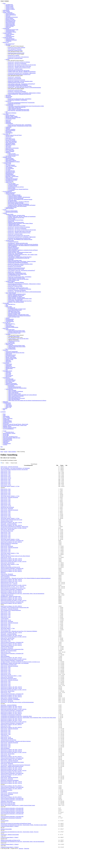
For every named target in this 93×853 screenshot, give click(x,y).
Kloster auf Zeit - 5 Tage (6, 472)
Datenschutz (26, 848)
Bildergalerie (5, 442)
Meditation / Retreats (7, 426)
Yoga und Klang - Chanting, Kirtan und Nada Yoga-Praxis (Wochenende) (15, 764)
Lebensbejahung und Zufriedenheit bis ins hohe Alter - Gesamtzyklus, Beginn (16, 716)
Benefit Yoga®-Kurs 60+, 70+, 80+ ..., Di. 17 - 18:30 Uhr (12, 586)
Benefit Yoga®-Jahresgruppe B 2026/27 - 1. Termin (11, 675)
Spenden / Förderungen (7, 418)
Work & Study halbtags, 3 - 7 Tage (8, 628)
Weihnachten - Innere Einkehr (7, 801)
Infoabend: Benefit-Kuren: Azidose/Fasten (9, 543)
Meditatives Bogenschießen (6, 829)
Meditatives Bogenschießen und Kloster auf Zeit (10, 567)
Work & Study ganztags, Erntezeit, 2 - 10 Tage (10, 539)
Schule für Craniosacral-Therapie (9, 427)
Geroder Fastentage (4, 618)
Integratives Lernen (9, 5)
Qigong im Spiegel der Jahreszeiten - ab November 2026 (12, 758)
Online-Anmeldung (12, 451)
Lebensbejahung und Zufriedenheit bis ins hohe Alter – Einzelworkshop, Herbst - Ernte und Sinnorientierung (22, 593)
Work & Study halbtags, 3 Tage (7, 639)
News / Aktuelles (6, 417)
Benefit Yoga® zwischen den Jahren (8, 802)
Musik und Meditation (5, 576)
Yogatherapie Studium (7, 421)
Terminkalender (6, 419)
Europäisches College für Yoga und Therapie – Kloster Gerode (15, 424)
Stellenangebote (6, 416)
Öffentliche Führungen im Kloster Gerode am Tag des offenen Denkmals (15, 555)
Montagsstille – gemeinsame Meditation (9, 523)
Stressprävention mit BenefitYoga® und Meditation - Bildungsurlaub (14, 526)
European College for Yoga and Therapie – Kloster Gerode (15, 425)
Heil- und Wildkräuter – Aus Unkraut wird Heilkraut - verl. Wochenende (15, 468)
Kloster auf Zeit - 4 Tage (6, 470)
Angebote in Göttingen (10, 9)
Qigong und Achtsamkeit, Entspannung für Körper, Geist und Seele (14, 469)
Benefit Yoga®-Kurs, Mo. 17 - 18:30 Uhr (9, 583)
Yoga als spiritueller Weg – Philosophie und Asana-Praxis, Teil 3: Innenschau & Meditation (19, 631)
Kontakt (4, 430)
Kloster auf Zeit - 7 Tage (6, 475)
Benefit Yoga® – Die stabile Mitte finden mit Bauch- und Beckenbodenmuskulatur (17, 702)
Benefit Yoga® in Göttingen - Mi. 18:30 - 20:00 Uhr (11, 569)
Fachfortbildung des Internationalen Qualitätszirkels (11, 714)
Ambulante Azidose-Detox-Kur (7, 594)
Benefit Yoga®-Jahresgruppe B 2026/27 (9, 678)
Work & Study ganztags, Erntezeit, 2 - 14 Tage (10, 518)
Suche (4, 415)
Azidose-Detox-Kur (5, 735)
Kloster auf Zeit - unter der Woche (7, 529)
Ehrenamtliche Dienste (7, 440)
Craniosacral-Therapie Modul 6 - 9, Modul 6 (9, 826)
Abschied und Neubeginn (6, 776)
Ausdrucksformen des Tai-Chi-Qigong (8, 739)
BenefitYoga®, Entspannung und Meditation (10, 780)
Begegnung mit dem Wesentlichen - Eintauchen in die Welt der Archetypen (16, 741)
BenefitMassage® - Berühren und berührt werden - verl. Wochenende (15, 663)
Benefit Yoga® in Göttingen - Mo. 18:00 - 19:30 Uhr (11, 525)
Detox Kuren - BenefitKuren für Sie (10, 436)
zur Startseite (3, 411)
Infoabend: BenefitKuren (6, 544)
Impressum (21, 848)
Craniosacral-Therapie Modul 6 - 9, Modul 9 (9, 847)
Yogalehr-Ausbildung (7, 420)
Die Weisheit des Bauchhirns (6, 790)
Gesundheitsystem (9, 4)
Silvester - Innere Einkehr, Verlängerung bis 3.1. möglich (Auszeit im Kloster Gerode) (18, 805)
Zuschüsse (5, 444)
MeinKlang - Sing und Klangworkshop (8, 650)
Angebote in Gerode (10, 7)
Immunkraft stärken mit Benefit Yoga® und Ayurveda (11, 519)
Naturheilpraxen (6, 441)
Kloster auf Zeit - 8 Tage (6, 476)
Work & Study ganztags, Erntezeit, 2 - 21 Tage (10, 486)
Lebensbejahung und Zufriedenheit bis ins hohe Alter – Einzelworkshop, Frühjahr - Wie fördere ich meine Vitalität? (24, 824)
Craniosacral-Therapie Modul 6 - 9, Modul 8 (9, 844)
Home (4, 3)
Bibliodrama (3, 572)
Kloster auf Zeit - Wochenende (7, 508)
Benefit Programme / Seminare (9, 433)
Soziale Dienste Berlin (7, 438)
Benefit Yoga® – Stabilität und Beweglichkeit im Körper (12, 766)
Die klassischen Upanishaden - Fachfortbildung (10, 699)
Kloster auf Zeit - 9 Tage (6, 483)
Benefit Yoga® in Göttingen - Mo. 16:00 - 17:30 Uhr (11, 522)
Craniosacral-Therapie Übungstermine (8, 575)
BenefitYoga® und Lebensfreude (7, 507)
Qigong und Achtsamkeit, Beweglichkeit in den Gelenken (12, 762)
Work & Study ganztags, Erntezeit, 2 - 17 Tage (10, 496)
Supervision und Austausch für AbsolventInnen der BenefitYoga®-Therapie (16, 823)
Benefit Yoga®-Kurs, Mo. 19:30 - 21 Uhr (9, 582)
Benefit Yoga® (6, 423)
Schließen (6, 1)
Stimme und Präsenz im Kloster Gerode (9, 664)
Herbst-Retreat (4, 654)
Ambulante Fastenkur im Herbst (7, 646)
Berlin (7, 462)
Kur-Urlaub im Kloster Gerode (7, 530)
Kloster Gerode (14, 462)
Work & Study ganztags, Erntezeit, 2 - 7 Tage (10, 553)
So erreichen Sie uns (10, 432)
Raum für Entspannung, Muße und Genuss (11, 437)
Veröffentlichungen (7, 443)
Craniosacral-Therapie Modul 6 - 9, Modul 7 (9, 837)
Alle (3, 462)
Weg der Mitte (6, 434)
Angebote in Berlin (9, 6)
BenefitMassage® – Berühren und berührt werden (11, 596)
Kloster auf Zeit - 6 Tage (6, 473)
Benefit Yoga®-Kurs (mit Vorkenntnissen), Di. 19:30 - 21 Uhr (13, 588)
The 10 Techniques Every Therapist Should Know (11, 610)
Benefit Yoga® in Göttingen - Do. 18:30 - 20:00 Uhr (11, 542)
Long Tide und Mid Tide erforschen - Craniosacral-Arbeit (12, 812)
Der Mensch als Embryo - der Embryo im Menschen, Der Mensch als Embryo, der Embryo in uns (20, 661)
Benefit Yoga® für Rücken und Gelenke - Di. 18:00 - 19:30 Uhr (13, 528)
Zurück (2, 1)
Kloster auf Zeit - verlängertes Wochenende (9, 466)
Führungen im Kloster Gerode (7, 521)
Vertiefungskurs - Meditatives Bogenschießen (10, 834)
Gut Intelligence (4, 791)
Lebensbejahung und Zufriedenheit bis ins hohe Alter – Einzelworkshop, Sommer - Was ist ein (19, 831)
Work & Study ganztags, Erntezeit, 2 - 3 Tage (10, 564)
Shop (4, 409)
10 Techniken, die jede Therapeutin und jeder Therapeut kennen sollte (15, 607)
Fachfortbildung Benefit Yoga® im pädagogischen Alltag (12, 649)
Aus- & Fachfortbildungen (8, 428)
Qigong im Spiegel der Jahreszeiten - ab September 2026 (12, 540)
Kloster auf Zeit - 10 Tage (6, 477)
